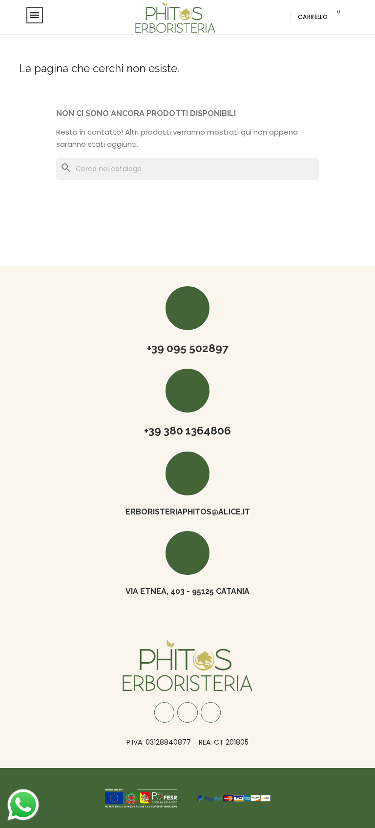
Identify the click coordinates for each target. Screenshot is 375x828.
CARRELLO (313, 17)
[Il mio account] (279, 17)
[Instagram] (187, 712)
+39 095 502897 (188, 348)
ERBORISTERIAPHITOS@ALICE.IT (187, 511)
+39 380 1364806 (187, 430)
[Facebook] (164, 712)
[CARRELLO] (335, 16)
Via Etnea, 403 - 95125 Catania (187, 591)
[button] (265, 17)
